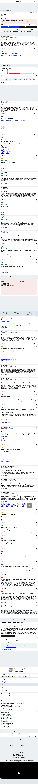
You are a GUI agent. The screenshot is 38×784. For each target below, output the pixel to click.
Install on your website (18, 671)
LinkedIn (23, 752)
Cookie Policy (22, 748)
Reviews (6, 29)
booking (24, 79)
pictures (6, 79)
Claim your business (12, 748)
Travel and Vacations (21, 676)
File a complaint (28, 26)
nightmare (10, 79)
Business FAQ (11, 745)
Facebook (15, 752)
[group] (3, 32)
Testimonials (11, 742)
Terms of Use (22, 745)
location (27, 79)
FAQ (20, 739)
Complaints (18, 29)
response (30, 79)
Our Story (10, 739)
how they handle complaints (11, 647)
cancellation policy (15, 79)
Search (34, 1)
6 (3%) (7, 284)
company (2, 79)
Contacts (31, 29)
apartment (20, 79)
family (34, 79)
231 (5, 283)
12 (22, 619)
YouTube (20, 752)
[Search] (18, 76)
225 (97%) (8, 285)
